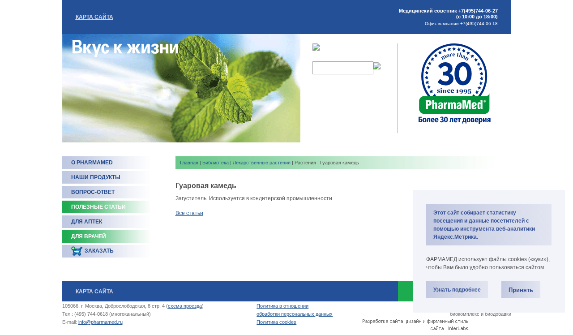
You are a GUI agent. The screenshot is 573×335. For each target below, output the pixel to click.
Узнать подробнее (457, 290)
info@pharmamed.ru (100, 322)
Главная (189, 162)
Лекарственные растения (262, 162)
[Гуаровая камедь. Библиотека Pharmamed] (455, 123)
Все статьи (189, 213)
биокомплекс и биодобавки (480, 314)
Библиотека (215, 162)
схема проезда (185, 306)
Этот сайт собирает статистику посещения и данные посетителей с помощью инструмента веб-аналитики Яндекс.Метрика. (484, 225)
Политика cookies (276, 322)
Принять (521, 290)
